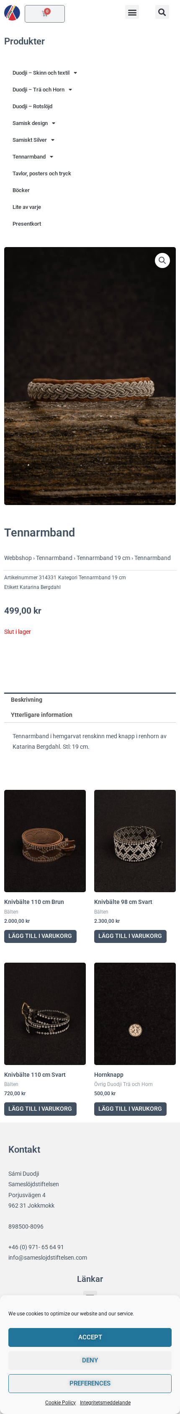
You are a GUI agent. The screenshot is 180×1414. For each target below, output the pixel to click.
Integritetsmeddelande (105, 1403)
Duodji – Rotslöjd (32, 106)
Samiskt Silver (30, 140)
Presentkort (27, 224)
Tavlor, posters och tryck (42, 173)
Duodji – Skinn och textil (41, 73)
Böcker (21, 190)
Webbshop (18, 558)
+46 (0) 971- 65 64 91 (36, 1247)
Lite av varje (27, 207)
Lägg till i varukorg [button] (40, 935)
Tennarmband (29, 157)
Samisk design (30, 123)
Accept (90, 1337)
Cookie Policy (60, 1403)
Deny (90, 1360)
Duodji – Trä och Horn (38, 89)
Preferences (90, 1383)
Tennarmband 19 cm (103, 558)
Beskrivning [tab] (26, 699)
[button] (132, 12)
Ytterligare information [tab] (41, 714)
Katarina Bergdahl (40, 587)
